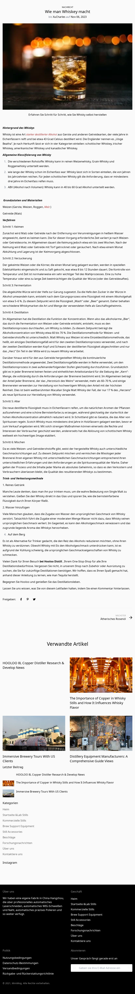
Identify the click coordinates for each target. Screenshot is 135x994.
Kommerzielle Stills (82, 909)
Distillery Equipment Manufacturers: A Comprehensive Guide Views (99, 758)
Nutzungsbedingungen (17, 958)
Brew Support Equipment (86, 914)
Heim (74, 899)
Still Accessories (81, 920)
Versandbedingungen (16, 968)
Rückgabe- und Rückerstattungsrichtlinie (28, 973)
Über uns (76, 935)
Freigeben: (9, 599)
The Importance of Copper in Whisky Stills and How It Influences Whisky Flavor (98, 703)
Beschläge (77, 925)
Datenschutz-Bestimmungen (20, 963)
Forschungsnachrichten (85, 930)
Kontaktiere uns (81, 941)
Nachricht (67, 7)
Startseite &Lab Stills (83, 904)
